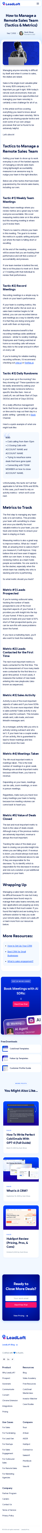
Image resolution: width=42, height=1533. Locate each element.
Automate (6, 1384)
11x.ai (25, 1427)
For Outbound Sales (8, 1461)
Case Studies (28, 1404)
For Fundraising (8, 1433)
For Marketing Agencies (8, 1476)
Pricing (5, 1412)
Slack (33, 414)
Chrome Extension (10, 1400)
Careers (5, 1499)
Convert (5, 1395)
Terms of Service (9, 1510)
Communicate (8, 1389)
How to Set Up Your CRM (19, 946)
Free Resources (29, 1384)
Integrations (7, 1406)
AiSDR (25, 1438)
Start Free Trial (21, 1004)
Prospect (6, 1378)
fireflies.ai (29, 362)
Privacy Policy (8, 1516)
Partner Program (9, 1493)
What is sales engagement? (20, 961)
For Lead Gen (8, 1438)
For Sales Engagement (7, 1452)
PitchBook (27, 1461)
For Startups (7, 1444)
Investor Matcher (30, 1399)
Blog (24, 1373)
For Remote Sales (9, 1468)
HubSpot (26, 1444)
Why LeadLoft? (8, 1373)
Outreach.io (28, 1450)
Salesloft (26, 1455)
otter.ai (18, 362)
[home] (11, 3)
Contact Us (7, 1504)
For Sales (6, 1427)
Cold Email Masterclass (28, 1391)
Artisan (26, 1433)
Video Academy (29, 1378)
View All (26, 1466)
